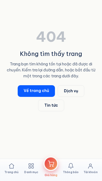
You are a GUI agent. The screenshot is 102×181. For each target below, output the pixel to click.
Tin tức (51, 105)
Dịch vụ (71, 90)
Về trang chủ (36, 90)
